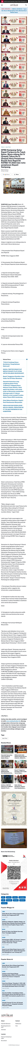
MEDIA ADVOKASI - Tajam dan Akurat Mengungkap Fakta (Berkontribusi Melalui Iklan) (14, 10)
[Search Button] (26, 5)
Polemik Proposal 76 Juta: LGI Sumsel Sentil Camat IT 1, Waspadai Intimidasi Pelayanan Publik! (12, 1004)
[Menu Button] (2, 5)
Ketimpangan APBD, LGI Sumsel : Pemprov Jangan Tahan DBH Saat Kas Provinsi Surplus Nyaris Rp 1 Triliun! (13, 941)
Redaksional (18, 1023)
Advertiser (3, 1029)
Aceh (3, 947)
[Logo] (14, 1015)
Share (17, 174)
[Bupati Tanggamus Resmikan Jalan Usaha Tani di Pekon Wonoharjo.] (21, 764)
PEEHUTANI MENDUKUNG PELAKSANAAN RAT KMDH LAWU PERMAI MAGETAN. (7, 771)
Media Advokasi (15, 1045)
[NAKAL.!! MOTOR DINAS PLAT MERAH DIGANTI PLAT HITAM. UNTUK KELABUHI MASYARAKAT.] (7, 779)
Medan (3, 929)
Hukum (3, 919)
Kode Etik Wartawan (5, 1023)
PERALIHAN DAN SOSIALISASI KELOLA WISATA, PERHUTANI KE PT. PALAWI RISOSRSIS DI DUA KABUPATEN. (13, 408)
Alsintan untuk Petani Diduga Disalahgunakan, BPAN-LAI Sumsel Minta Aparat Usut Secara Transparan (13, 975)
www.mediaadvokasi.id (13, 721)
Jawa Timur (4, 738)
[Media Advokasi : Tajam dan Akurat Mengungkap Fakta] (14, 5)
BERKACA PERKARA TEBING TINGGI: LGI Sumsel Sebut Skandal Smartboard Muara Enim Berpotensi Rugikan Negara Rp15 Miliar (13, 923)
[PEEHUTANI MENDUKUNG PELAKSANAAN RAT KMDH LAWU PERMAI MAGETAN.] (7, 764)
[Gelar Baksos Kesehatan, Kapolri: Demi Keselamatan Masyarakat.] (21, 779)
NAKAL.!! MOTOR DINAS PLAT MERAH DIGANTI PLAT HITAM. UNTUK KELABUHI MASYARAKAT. (13, 371)
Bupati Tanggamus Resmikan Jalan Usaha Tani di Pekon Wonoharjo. (13, 377)
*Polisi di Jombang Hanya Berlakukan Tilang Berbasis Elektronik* (11, 364)
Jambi (3, 911)
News (3, 990)
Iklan (16, 1025)
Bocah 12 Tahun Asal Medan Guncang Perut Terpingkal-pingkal (12, 932)
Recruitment (4, 1040)
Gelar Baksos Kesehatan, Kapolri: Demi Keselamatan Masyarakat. (13, 401)
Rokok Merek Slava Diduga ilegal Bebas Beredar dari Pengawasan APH (13, 914)
